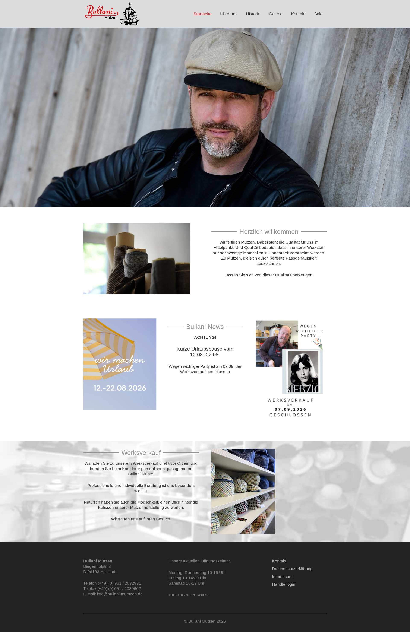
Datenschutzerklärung (292, 568)
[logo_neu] (112, 14)
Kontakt (279, 561)
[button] (285, 14)
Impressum (282, 576)
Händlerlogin (283, 584)
